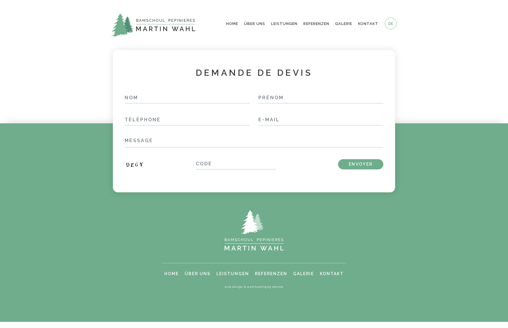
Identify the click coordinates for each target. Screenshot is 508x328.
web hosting (257, 286)
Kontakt (368, 23)
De (390, 23)
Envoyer (361, 164)
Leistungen (284, 23)
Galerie (343, 23)
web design (234, 286)
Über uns (254, 23)
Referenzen (316, 23)
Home (232, 23)
